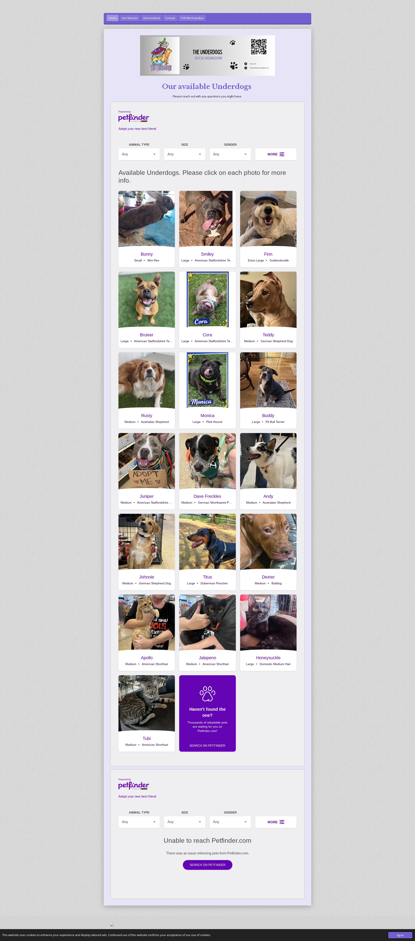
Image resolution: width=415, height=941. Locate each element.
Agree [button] (400, 935)
